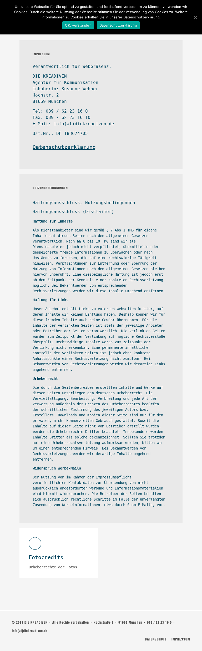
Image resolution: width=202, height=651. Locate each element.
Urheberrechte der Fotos (53, 567)
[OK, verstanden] (195, 17)
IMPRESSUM (180, 639)
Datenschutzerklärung (64, 147)
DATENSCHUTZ (155, 639)
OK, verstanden (78, 25)
